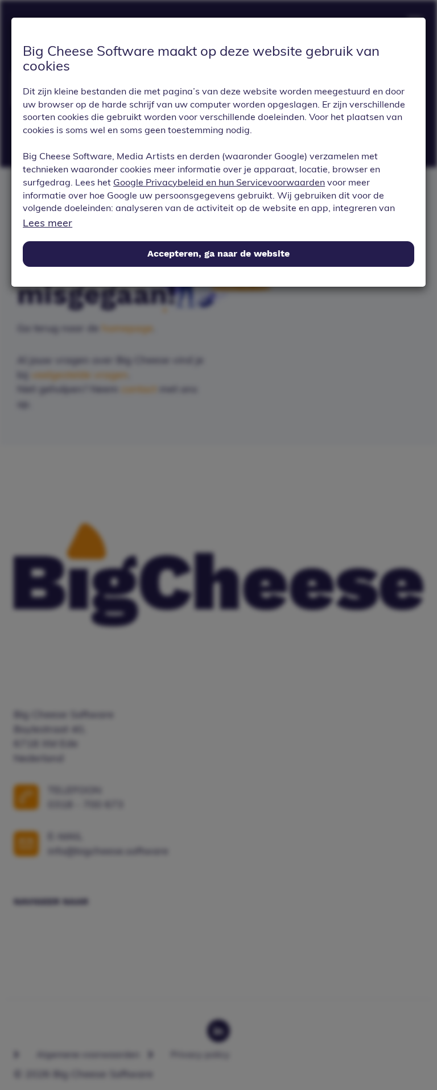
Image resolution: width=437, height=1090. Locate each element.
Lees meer (47, 222)
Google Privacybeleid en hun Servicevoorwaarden (219, 182)
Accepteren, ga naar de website (218, 253)
